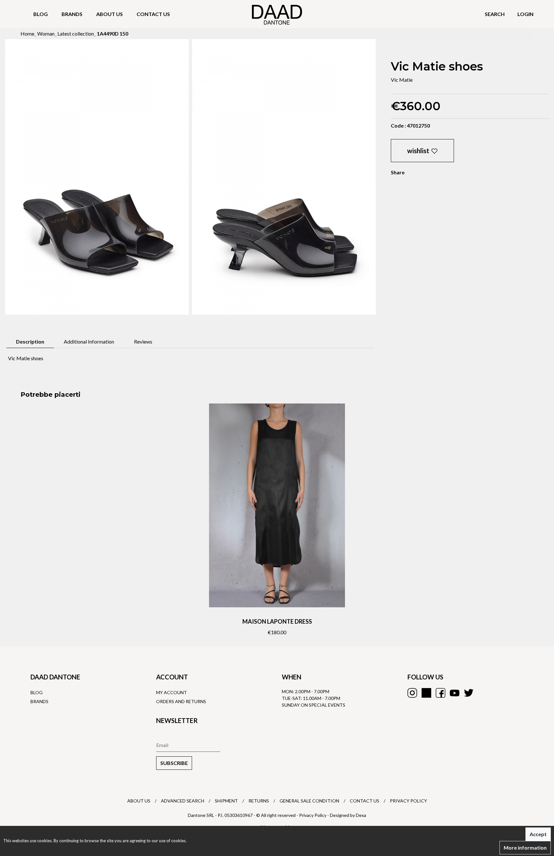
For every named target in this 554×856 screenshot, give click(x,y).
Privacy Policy (408, 800)
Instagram (412, 693)
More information (525, 847)
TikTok (426, 693)
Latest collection (75, 33)
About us (109, 14)
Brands (72, 14)
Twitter (469, 693)
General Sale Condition (309, 800)
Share (398, 172)
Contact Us (364, 800)
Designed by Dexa (348, 815)
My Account (171, 692)
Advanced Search (182, 800)
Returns (258, 800)
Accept (538, 834)
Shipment (226, 800)
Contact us (153, 14)
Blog (40, 14)
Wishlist (418, 150)
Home (27, 33)
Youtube (454, 693)
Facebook (440, 693)
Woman (46, 33)
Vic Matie (402, 80)
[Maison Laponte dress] (277, 505)
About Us (138, 800)
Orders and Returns (181, 701)
